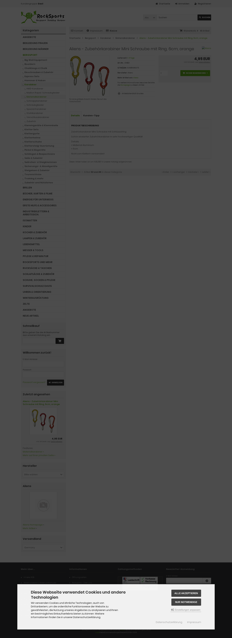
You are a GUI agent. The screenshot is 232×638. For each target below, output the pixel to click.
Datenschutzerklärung (169, 622)
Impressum (194, 622)
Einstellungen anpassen (187, 609)
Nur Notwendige (186, 602)
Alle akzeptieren (186, 593)
